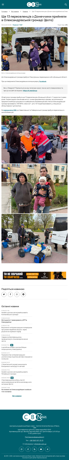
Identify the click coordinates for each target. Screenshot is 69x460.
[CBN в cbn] (34, 449)
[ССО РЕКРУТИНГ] (34, 276)
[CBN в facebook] (28, 449)
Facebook (42, 81)
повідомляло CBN (9, 110)
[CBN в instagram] (21, 449)
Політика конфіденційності (34, 437)
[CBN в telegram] (47, 449)
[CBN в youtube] (40, 449)
